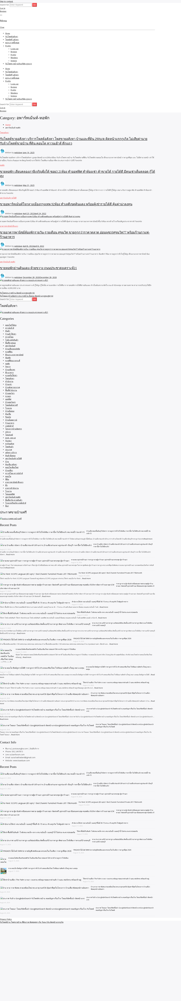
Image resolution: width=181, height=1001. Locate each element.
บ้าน (7, 461)
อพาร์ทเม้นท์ (10, 345)
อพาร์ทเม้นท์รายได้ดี (8, 198)
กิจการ (8, 366)
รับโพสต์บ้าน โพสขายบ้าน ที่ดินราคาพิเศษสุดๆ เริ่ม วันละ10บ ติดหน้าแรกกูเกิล (31, 922)
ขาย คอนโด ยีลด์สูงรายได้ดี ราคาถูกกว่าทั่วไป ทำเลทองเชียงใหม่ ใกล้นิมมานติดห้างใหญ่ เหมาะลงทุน (43, 868)
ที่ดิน (7, 479)
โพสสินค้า (9, 446)
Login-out (15, 49)
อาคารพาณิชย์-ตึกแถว (9, 226)
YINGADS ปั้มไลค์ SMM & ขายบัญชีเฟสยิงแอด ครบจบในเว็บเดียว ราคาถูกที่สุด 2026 (102, 638)
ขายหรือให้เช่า (11, 375)
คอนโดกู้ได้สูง (10, 325)
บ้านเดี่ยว (9, 470)
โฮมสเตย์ (9, 434)
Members (14, 58)
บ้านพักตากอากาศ (12, 387)
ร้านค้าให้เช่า (10, 334)
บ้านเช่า (8, 384)
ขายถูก (8, 396)
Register (3, 11)
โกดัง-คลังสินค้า (11, 340)
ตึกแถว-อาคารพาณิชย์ (14, 354)
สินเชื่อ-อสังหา (11, 464)
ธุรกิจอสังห (9, 443)
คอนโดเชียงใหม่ (11, 467)
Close (2, 27)
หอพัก (2, 165)
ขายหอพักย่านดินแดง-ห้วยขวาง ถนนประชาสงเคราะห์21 (38, 268)
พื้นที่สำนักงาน (11, 390)
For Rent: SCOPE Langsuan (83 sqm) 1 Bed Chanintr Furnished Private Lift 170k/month (110, 573)
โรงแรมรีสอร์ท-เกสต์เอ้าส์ (15, 503)
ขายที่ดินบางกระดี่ (12, 360)
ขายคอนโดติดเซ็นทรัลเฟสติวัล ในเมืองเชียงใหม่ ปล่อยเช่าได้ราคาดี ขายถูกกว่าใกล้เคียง (46, 649)
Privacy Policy (6, 919)
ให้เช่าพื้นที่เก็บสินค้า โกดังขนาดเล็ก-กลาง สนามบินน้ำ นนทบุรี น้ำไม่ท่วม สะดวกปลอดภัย (107, 612)
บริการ (8, 432)
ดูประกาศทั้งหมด (12, 43)
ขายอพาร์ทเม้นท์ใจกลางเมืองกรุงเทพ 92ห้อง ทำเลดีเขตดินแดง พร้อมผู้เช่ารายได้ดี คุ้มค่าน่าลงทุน (66, 204)
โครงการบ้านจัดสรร (13, 429)
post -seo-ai (10, 438)
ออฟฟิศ (8, 399)
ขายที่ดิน (8, 351)
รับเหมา (8, 440)
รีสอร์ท (8, 417)
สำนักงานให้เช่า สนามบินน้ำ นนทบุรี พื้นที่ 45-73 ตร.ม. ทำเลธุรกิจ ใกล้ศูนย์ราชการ (100, 602)
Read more (148, 539)
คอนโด (8, 476)
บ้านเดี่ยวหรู (10, 369)
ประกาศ (8, 449)
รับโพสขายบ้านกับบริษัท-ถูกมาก (18, 64)
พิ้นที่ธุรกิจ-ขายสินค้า (13, 500)
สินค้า (7, 331)
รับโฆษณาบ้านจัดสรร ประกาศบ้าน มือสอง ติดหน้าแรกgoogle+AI (26, 296)
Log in (2, 8)
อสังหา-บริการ (11, 452)
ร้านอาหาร (9, 423)
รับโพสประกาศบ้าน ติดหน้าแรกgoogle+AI (17, 293)
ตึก (6, 485)
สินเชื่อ (8, 414)
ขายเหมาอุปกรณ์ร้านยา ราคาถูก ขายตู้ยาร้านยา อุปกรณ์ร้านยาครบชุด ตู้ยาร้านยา (99, 560)
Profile (8, 46)
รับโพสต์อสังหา (11, 37)
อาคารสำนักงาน (12, 488)
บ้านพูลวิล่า (10, 393)
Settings (14, 61)
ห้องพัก (8, 357)
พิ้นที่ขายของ (10, 343)
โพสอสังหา (4, 132)
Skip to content (6, 1)
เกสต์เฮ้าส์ (9, 426)
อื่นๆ (7, 506)
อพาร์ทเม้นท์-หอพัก (7, 261)
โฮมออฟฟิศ (10, 494)
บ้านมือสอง (9, 411)
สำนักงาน (9, 381)
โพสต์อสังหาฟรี (11, 405)
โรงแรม (8, 408)
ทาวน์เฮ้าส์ (9, 328)
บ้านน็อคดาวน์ (11, 420)
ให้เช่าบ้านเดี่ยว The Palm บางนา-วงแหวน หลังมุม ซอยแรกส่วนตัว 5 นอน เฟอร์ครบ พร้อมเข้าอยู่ (116, 682)
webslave (18, 152)
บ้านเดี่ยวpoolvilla (12, 348)
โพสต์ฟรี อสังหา (12, 40)
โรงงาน (8, 491)
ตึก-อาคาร (9, 372)
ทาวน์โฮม (9, 337)
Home (7, 33)
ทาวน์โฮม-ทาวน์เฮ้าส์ (14, 473)
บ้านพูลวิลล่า (10, 402)
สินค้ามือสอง (10, 455)
